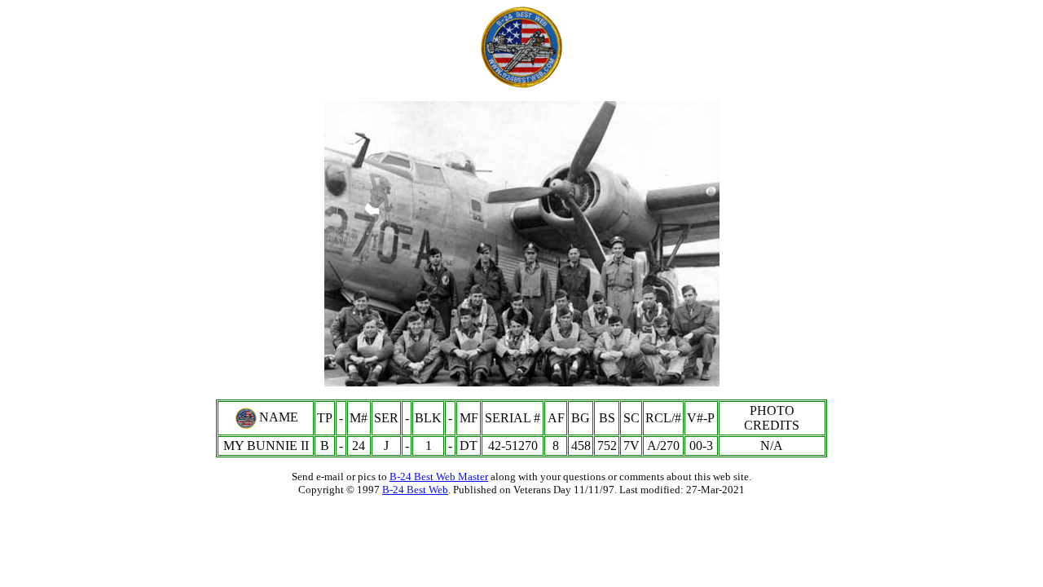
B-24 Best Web (415, 489)
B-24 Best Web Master (438, 476)
